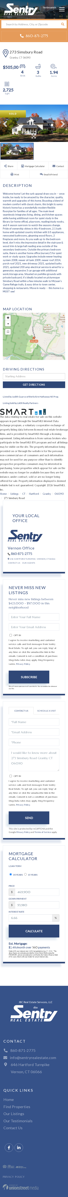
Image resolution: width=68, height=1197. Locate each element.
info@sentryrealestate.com (33, 1057)
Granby (47, 493)
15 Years (32, 874)
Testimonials (49, 7)
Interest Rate (16, 911)
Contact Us (14, 563)
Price (12, 885)
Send (29, 818)
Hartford (34, 493)
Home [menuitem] (8, 1099)
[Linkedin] (19, 1148)
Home (3, 493)
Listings (15, 493)
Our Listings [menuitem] (13, 1113)
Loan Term (15, 866)
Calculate (34, 931)
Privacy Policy (23, 663)
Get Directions (34, 384)
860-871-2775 (36, 36)
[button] (63, 24)
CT (23, 493)
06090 (59, 493)
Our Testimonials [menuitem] (17, 1120)
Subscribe (29, 677)
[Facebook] (9, 1148)
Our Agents (28, 563)
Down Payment (18, 898)
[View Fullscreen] (8, 332)
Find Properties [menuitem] (16, 1106)
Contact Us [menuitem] (12, 1127)
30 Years (18, 874)
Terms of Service (43, 832)
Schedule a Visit (46, 710)
